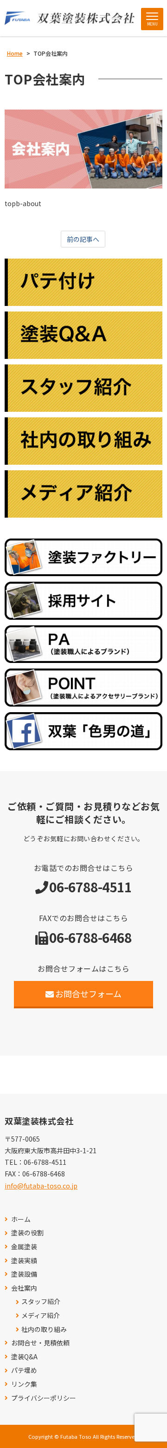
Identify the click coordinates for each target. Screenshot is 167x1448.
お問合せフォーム (88, 993)
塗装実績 (24, 1260)
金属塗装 (24, 1246)
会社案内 (24, 1288)
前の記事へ (83, 239)
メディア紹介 (40, 1315)
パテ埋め (24, 1370)
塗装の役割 (27, 1232)
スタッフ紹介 (40, 1301)
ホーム (21, 1219)
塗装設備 (24, 1274)
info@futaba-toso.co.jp (41, 1185)
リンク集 (24, 1384)
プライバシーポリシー (43, 1398)
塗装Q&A (24, 1356)
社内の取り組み (44, 1329)
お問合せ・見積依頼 (40, 1342)
